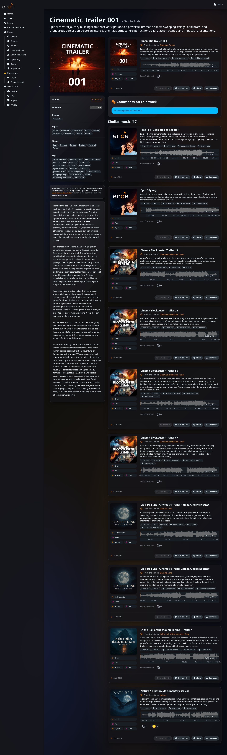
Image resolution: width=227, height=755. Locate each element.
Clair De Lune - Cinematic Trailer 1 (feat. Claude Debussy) (175, 504)
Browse (14, 41)
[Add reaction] (159, 76)
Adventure (57, 133)
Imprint (14, 100)
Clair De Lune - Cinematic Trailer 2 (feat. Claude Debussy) (175, 568)
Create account (17, 82)
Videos (10, 18)
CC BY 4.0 (96, 99)
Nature (163, 695)
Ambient (156, 393)
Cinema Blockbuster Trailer (172, 254)
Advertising (69, 133)
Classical (156, 203)
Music (10, 32)
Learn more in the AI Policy (62, 193)
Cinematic (57, 119)
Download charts (18, 55)
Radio (13, 64)
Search (14, 37)
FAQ (12, 96)
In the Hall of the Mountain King (174, 634)
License (14, 91)
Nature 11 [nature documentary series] (165, 691)
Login (13, 77)
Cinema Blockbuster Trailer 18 (159, 250)
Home (10, 14)
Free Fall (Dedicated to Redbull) (160, 130)
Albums (14, 46)
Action (87, 130)
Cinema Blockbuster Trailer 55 (159, 370)
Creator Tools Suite (15, 27)
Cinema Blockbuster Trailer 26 (159, 310)
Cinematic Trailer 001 (154, 41)
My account (12, 73)
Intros (55, 130)
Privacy (14, 105)
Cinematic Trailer (167, 45)
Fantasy (88, 133)
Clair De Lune (166, 509)
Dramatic (63, 145)
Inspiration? (16, 68)
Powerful (92, 145)
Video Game (77, 130)
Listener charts (17, 50)
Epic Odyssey (149, 190)
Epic (54, 145)
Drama (96, 130)
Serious (73, 145)
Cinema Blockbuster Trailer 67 (159, 437)
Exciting (82, 145)
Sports (79, 133)
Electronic (156, 146)
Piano (155, 524)
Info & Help (12, 87)
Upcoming (15, 59)
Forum (10, 23)
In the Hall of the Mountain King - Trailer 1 (167, 630)
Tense (55, 148)
